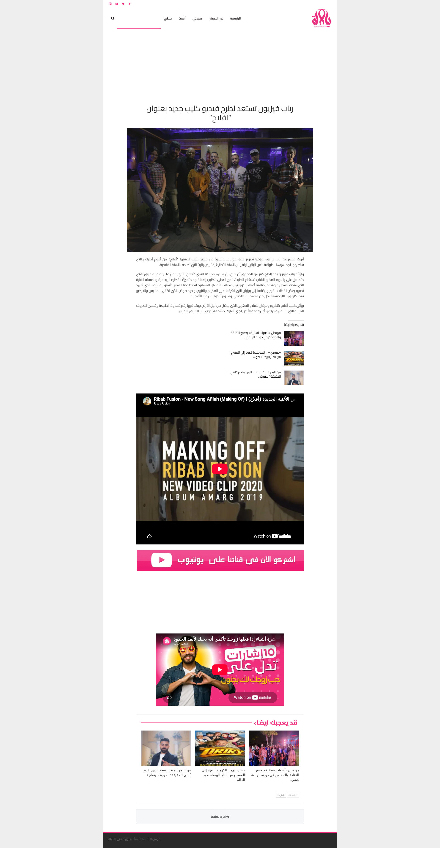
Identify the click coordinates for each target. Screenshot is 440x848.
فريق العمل (316, 4)
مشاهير (151, 18)
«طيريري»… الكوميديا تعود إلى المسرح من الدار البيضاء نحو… (256, 354)
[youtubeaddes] (220, 560)
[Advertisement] (220, 63)
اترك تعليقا (218, 816)
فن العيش (216, 18)
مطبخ (168, 18)
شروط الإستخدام (288, 4)
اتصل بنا (303, 4)
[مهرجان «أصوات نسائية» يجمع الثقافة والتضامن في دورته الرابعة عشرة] (294, 338)
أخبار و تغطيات (129, 18)
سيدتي (197, 18)
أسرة (182, 18)
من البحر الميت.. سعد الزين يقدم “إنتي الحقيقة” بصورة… (256, 374)
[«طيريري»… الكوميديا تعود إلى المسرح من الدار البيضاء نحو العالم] (294, 358)
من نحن (328, 4)
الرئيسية (235, 18)
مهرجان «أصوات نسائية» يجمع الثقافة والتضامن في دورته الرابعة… (256, 335)
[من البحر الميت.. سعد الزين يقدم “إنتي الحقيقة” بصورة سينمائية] (294, 378)
